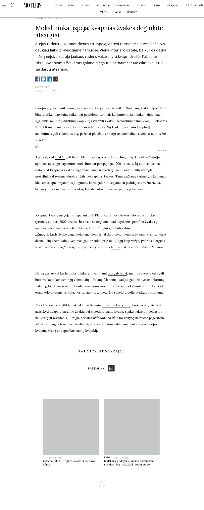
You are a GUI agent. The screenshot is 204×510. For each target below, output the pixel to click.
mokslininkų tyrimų (116, 305)
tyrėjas (116, 246)
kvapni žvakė (129, 56)
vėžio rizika (151, 182)
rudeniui (54, 43)
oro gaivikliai (117, 273)
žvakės (60, 157)
